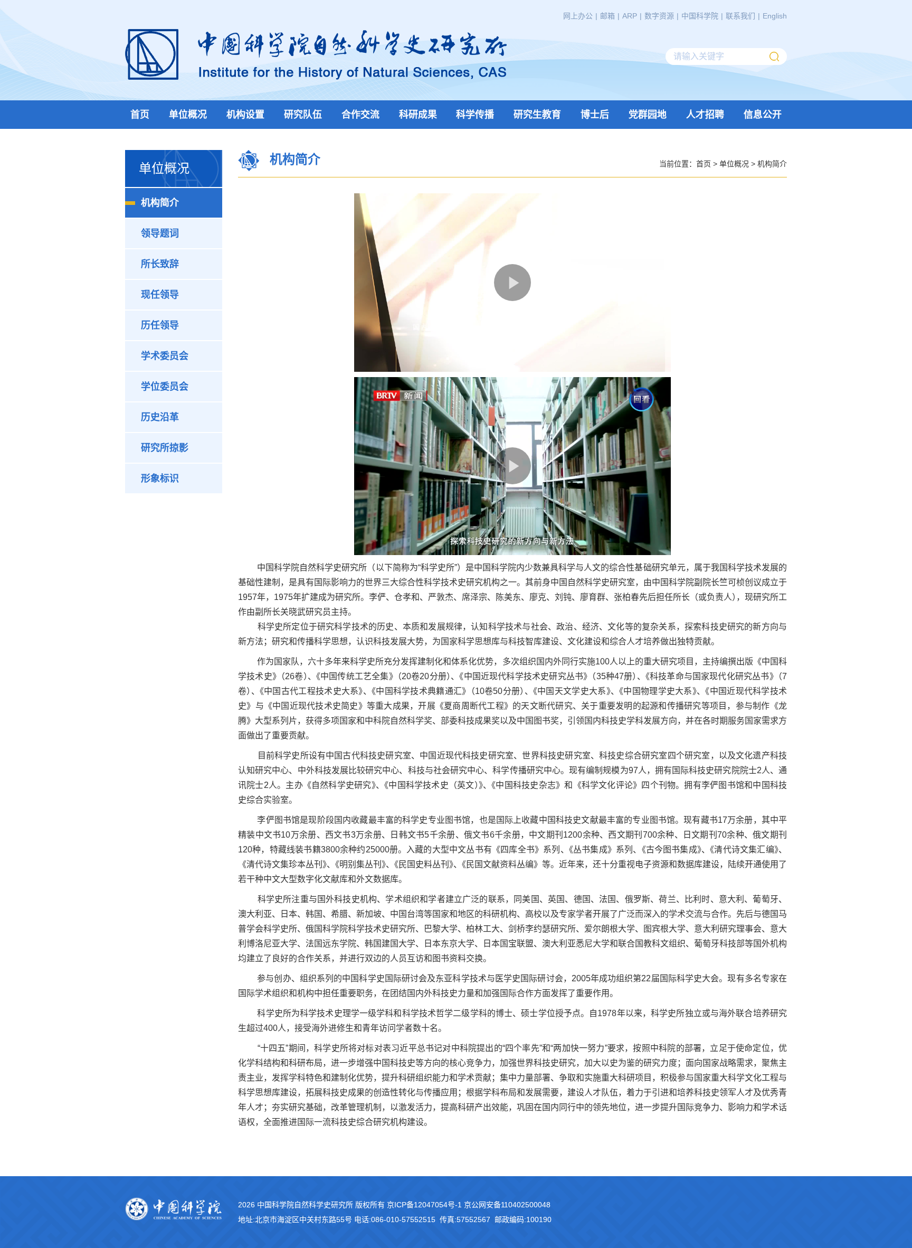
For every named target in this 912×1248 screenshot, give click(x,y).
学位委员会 (164, 386)
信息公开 (763, 114)
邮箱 (607, 16)
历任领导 (160, 325)
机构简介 (160, 203)
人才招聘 (705, 114)
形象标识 (160, 478)
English (775, 16)
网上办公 (578, 16)
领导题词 (160, 233)
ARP (629, 16)
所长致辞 (160, 264)
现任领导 (160, 294)
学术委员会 (164, 356)
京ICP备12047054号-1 (424, 1204)
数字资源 (659, 16)
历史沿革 (160, 417)
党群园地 (648, 114)
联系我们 (740, 16)
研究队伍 (303, 114)
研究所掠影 (164, 448)
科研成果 (418, 114)
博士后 (595, 114)
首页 (139, 114)
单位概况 (188, 114)
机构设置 (245, 114)
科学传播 (475, 114)
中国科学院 (699, 16)
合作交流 (360, 114)
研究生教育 (537, 114)
